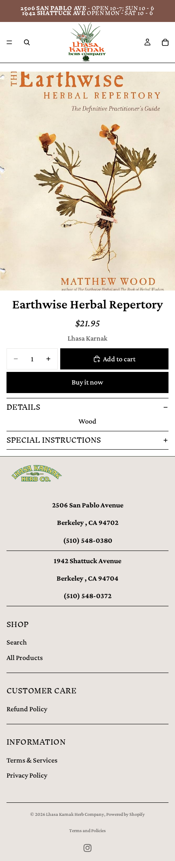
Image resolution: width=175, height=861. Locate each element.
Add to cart (119, 359)
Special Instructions (54, 440)
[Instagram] (87, 848)
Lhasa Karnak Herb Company (75, 814)
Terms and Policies (87, 830)
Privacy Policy (27, 775)
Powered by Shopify (125, 814)
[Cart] (165, 42)
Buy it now (87, 382)
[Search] (27, 42)
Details (23, 407)
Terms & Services (32, 760)
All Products (25, 657)
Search (17, 642)
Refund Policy (27, 709)
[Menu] (9, 42)
